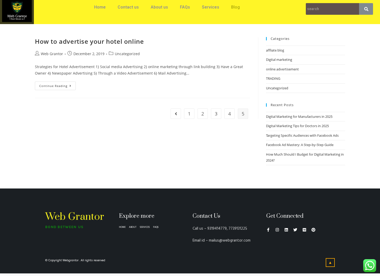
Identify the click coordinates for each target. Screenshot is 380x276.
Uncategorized (127, 53)
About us (159, 7)
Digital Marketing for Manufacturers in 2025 (299, 116)
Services (210, 7)
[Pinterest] (313, 230)
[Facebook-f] (268, 230)
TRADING (273, 78)
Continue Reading (53, 86)
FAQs (185, 7)
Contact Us (206, 216)
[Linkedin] (286, 230)
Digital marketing (279, 59)
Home (100, 7)
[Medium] (304, 230)
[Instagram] (277, 230)
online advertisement (282, 69)
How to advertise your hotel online (89, 41)
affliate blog (275, 50)
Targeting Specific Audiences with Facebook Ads (302, 135)
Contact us (128, 7)
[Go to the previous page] (176, 113)
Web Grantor (52, 53)
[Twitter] (295, 230)
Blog (235, 7)
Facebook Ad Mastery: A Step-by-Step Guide (299, 144)
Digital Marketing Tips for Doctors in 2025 (297, 126)
